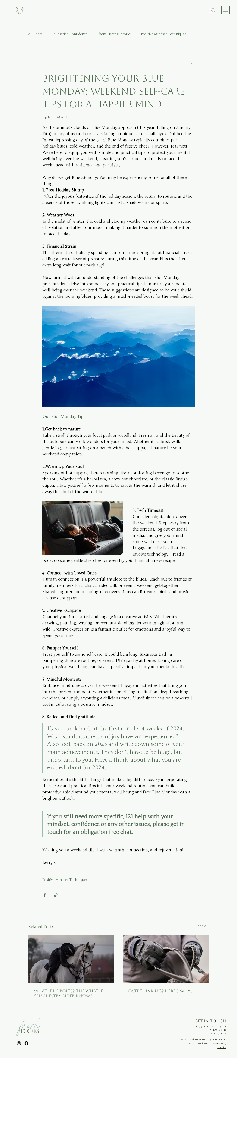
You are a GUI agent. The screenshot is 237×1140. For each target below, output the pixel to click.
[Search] (213, 10)
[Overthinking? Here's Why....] (166, 959)
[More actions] (192, 65)
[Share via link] (56, 895)
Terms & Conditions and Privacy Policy (207, 1043)
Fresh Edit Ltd (219, 1039)
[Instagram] (19, 1043)
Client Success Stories (114, 34)
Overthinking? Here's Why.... (161, 990)
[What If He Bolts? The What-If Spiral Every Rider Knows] (71, 959)
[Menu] (225, 10)
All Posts (35, 34)
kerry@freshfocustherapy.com (210, 1026)
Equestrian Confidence (69, 34)
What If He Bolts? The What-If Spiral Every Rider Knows (68, 993)
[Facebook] (26, 1043)
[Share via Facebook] (44, 895)
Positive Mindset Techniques (163, 34)
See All (203, 926)
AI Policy (221, 1047)
